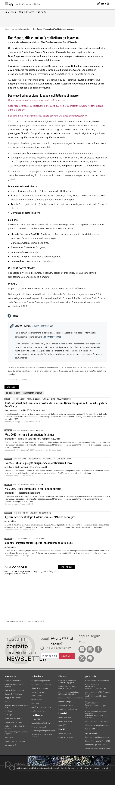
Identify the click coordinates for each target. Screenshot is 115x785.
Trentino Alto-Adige (29, 513)
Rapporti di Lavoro (65, 705)
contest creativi (49, 459)
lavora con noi (75, 768)
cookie (96, 768)
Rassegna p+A (10, 745)
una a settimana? (57, 648)
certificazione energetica (41, 707)
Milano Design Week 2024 (96, 745)
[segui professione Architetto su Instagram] (90, 649)
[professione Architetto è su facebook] (98, 649)
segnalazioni (46, 768)
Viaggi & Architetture (12, 697)
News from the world (13, 718)
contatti (105, 768)
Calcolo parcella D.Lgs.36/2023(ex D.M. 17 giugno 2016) (95, 686)
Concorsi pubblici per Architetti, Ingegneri (67, 681)
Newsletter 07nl (64, 717)
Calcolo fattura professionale (97, 680)
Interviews (8, 737)
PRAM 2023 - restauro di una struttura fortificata (29, 434)
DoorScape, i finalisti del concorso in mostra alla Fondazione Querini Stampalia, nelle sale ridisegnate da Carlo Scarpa (55, 404)
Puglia (24, 459)
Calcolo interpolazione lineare (97, 725)
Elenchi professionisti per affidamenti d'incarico (68, 693)
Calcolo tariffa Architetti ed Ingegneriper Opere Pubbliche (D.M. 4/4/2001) (96, 714)
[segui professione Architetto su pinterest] (90, 658)
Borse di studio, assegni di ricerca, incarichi (69, 687)
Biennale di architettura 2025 (97, 737)
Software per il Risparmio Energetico (41, 735)
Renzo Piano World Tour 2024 (97, 741)
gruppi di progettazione (40, 680)
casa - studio (36, 696)
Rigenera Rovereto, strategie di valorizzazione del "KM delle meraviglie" (39, 517)
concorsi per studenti (32, 393)
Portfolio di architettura (67, 709)
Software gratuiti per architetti (43, 730)
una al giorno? (62, 640)
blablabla (35, 703)
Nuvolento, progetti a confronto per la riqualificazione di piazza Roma (38, 543)
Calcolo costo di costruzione (96, 721)
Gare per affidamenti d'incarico (70, 698)
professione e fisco (39, 711)
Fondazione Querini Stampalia (38, 399)
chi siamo (21, 768)
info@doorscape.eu (52, 336)
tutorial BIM (90, 729)
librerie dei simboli (38, 727)
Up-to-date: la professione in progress (16, 733)
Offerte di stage (64, 702)
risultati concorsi (64, 399)
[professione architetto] (26, 5)
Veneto (22, 399)
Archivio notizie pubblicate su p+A (16, 706)
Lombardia (26, 539)
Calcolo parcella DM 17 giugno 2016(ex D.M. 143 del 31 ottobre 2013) (98, 695)
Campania (25, 430)
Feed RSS (62, 725)
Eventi (7, 399)
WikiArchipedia (64, 733)
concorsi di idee (13, 393)
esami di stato (37, 699)
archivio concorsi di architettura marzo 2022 (25, 621)
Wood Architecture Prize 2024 (97, 748)
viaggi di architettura (39, 688)
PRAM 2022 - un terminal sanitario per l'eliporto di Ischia (32, 489)
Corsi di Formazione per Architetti (14, 685)
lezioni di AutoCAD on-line (42, 723)
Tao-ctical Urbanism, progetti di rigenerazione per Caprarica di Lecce (38, 463)
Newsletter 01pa (65, 721)
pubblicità (33, 768)
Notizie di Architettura (13, 694)
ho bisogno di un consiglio (42, 684)
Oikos (53, 399)
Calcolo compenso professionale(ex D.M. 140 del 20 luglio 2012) (95, 705)
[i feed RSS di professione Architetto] (82, 649)
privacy (87, 768)
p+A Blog (8, 711)
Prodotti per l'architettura (14, 741)
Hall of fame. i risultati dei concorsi (14, 727)
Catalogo (8, 715)
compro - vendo (37, 692)
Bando (15, 315)
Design (7, 701)
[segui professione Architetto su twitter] (82, 658)
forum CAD (36, 719)
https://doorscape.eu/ (43, 325)
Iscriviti (67, 655)
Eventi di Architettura (12, 680)
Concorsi (8, 430)
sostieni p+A (60, 768)
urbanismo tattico (64, 459)
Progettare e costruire (13, 722)
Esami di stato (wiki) (66, 737)
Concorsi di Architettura (14, 690)
